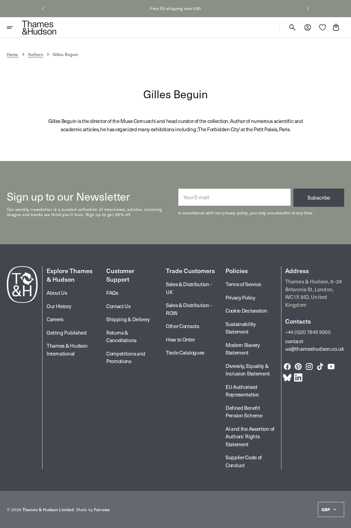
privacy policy (235, 213)
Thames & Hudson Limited (48, 509)
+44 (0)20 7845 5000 (307, 332)
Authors (35, 54)
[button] (43, 8)
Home (13, 54)
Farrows (102, 509)
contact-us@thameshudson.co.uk (314, 345)
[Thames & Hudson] (39, 27)
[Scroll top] (342, 519)
